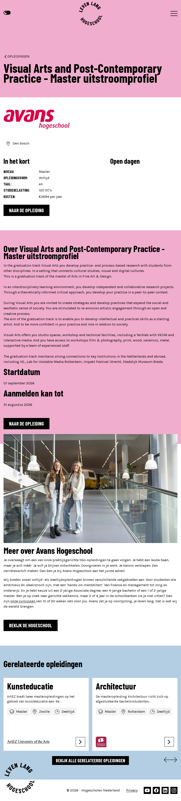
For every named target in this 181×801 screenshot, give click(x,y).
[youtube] (147, 790)
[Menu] (173, 13)
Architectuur (116, 686)
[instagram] (173, 790)
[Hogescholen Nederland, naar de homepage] (90, 13)
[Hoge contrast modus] (7, 13)
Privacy (132, 790)
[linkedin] (165, 790)
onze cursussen (23, 601)
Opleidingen (19, 56)
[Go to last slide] (166, 760)
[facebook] (156, 790)
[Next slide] (174, 760)
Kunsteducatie (30, 686)
